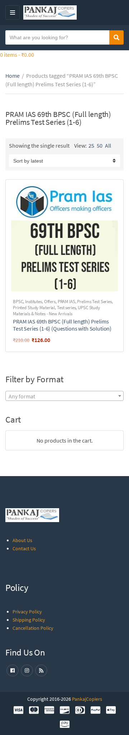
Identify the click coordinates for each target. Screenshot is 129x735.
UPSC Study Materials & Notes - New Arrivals (56, 311)
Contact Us (24, 548)
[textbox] (64, 396)
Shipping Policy (29, 620)
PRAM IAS (66, 301)
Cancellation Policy (33, 628)
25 (91, 145)
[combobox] (64, 396)
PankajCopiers (87, 699)
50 (99, 145)
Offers (50, 301)
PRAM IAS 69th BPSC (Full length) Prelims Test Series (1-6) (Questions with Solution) (62, 325)
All (108, 145)
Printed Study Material (34, 308)
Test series (66, 308)
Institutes (33, 301)
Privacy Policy (27, 611)
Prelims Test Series (94, 301)
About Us (22, 540)
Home (12, 75)
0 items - (17, 54)
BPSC (18, 301)
